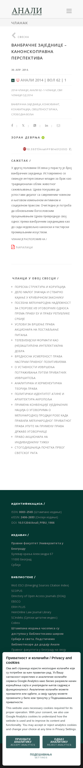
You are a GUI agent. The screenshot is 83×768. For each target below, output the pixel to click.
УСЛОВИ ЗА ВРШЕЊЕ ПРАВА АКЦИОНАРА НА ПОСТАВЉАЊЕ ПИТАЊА (37, 329)
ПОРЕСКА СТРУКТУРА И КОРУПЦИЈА (40, 287)
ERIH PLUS (18, 607)
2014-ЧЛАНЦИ (19, 90)
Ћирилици (25, 247)
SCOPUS (16, 591)
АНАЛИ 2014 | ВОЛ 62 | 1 (43, 80)
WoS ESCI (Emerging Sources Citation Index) (40, 585)
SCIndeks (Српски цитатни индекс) (34, 617)
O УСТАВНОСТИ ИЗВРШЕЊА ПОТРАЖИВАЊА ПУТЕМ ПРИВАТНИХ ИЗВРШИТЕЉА (40, 372)
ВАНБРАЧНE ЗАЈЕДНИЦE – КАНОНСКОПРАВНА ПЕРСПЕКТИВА (39, 51)
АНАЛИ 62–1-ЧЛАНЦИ (43, 90)
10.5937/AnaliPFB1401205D (47, 149)
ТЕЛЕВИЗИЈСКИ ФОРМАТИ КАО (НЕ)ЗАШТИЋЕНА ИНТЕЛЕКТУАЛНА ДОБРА (39, 345)
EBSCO (16, 601)
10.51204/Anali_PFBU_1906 (36, 522)
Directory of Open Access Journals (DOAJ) (38, 596)
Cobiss (15, 623)
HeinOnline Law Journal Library (31, 612)
